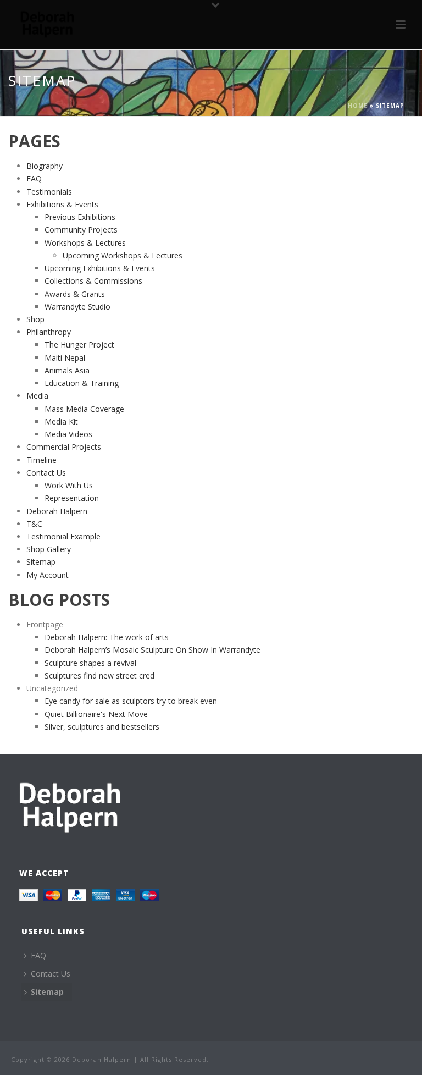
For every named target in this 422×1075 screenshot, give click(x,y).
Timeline (41, 460)
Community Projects (81, 229)
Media (37, 395)
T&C (34, 524)
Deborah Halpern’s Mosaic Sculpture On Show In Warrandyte (152, 649)
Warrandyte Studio (77, 306)
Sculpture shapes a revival (90, 663)
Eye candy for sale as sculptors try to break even (131, 701)
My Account (47, 575)
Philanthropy (48, 332)
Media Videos (68, 434)
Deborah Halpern (56, 511)
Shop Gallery (48, 549)
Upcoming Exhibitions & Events (100, 268)
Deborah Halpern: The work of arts (107, 637)
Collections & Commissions (93, 280)
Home (358, 105)
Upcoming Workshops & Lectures (122, 255)
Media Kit (61, 421)
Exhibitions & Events (62, 204)
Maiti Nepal (65, 357)
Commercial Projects (63, 447)
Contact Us (46, 472)
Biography (44, 166)
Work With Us (69, 485)
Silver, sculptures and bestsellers (102, 726)
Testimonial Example (63, 536)
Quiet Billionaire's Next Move (96, 714)
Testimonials (49, 191)
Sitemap (40, 561)
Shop (35, 319)
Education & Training (82, 383)
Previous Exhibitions (80, 217)
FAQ (34, 178)
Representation (72, 498)
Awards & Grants (75, 294)
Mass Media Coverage (84, 409)
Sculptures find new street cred (99, 675)
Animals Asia (67, 370)
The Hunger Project (79, 344)
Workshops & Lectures (85, 243)
